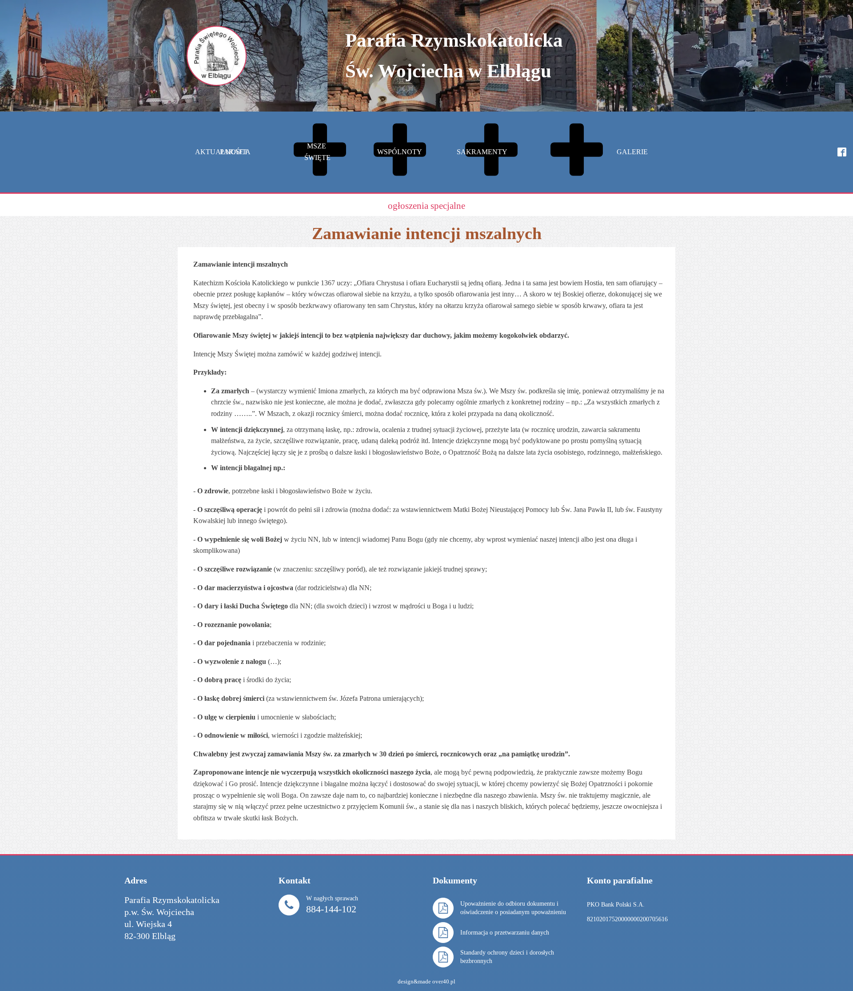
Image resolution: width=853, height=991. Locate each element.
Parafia (303, 152)
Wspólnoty (467, 152)
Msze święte (385, 152)
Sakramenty (550, 152)
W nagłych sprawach (332, 905)
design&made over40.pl (426, 981)
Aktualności (221, 152)
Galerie (632, 152)
